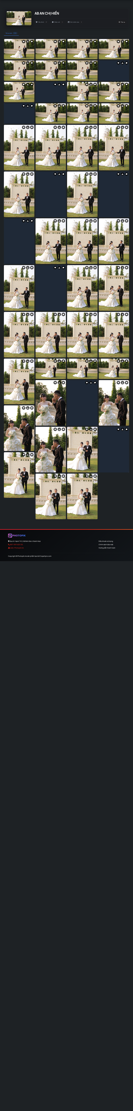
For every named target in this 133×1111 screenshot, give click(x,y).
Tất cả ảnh (10, 33)
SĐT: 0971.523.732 (16, 544)
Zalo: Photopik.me (17, 548)
